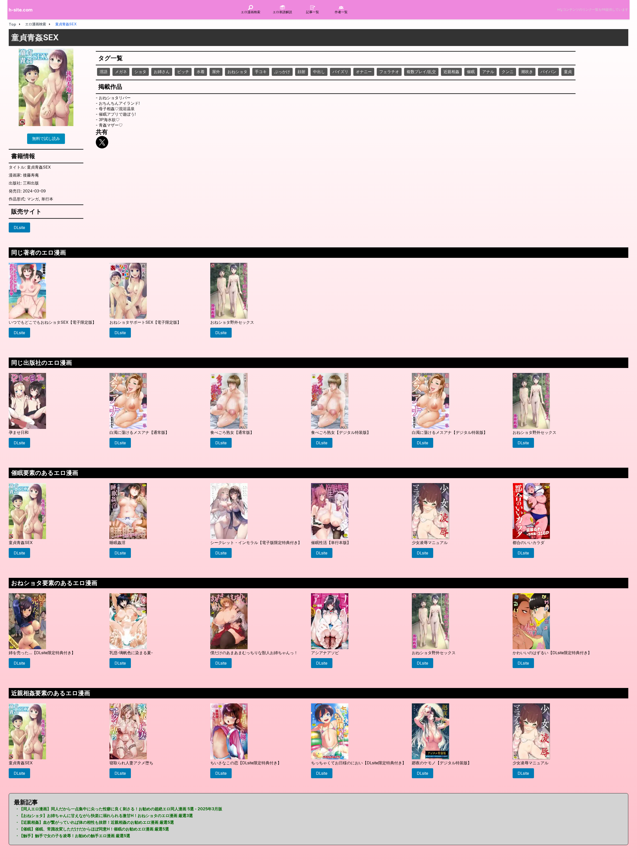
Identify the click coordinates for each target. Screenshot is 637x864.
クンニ (508, 71)
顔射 (302, 71)
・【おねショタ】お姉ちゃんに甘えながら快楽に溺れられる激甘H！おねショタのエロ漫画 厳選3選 (104, 815)
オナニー (364, 71)
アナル (488, 71)
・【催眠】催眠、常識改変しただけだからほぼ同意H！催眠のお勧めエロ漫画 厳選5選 (92, 828)
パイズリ (340, 71)
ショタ (140, 71)
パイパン (548, 71)
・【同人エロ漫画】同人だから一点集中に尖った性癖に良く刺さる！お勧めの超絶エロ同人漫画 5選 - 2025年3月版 (118, 808)
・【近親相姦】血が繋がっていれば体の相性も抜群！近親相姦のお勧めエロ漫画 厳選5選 (94, 822)
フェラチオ (389, 71)
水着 (201, 71)
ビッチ (183, 71)
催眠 (471, 71)
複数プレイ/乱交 (421, 71)
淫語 (103, 71)
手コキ (261, 71)
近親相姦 (451, 71)
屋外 (216, 71)
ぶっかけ (282, 71)
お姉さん (162, 71)
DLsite (19, 227)
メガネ (121, 71)
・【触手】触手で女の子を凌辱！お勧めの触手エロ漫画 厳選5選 (72, 835)
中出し (319, 71)
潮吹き (527, 71)
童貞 (568, 71)
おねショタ (237, 71)
